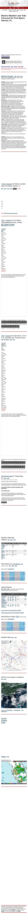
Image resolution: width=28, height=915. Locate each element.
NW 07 (13, 605)
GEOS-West (10, 710)
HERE (13, 910)
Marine (5, 10)
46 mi (7, 554)
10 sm (15, 597)
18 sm (8, 605)
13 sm (8, 599)
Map (25, 10)
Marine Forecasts (7, 76)
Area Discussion (6, 476)
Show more (4, 502)
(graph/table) (11, 569)
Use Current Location (6, 57)
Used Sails (14, 8)
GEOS (11, 11)
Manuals (22, 7)
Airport (21, 10)
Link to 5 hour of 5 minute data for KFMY (11, 610)
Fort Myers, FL (18, 564)
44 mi (7, 550)
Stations (3, 543)
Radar (14, 11)
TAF (17, 11)
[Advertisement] (14, 38)
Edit (15, 76)
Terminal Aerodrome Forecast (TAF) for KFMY (12, 612)
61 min (11, 597)
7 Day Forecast (6, 184)
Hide (18, 76)
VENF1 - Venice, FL (3, 551)
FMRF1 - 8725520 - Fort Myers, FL (3, 547)
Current (8, 220)
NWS (15, 10)
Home (2, 7)
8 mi (7, 545)
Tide (12, 10)
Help (21, 76)
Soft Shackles (10, 8)
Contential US (17, 710)
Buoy (18, 10)
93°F (25, 596)
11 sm (8, 597)
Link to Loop (4, 682)
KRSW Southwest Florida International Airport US (4, 601)
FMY (17, 616)
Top (2, 10)
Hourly (15, 188)
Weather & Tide (18, 8)
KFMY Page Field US (4, 597)
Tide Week (6, 224)
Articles (5, 7)
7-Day (9, 10)
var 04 (13, 599)
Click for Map (3, 230)
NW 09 (13, 597)
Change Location (5, 56)
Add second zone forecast (10, 213)
